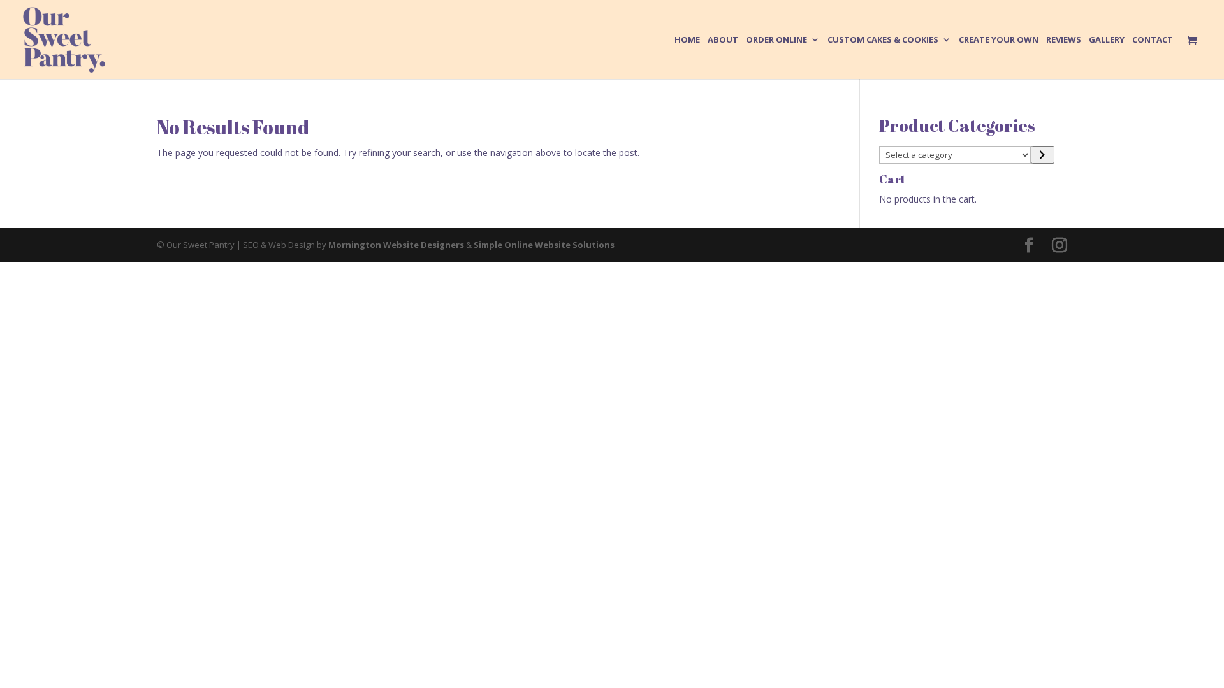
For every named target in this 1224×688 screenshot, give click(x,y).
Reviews (1063, 40)
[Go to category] (1042, 155)
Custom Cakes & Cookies (882, 40)
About (723, 40)
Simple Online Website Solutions (544, 244)
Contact (1152, 40)
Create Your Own (998, 40)
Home (687, 40)
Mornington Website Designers (396, 244)
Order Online (776, 40)
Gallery (1107, 40)
